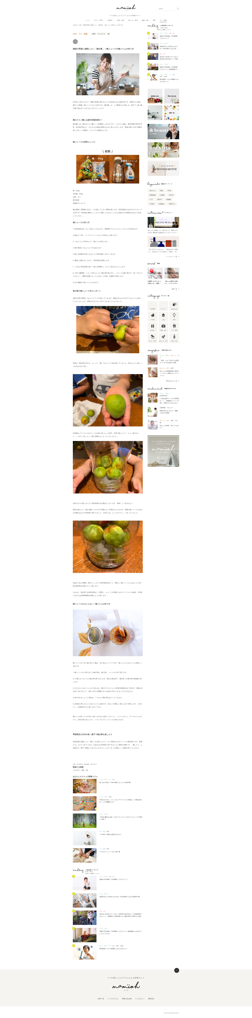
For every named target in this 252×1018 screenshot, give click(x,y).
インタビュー (140, 998)
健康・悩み (145, 20)
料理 (94, 34)
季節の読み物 (127, 998)
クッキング (101, 34)
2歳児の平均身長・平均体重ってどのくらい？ (113, 879)
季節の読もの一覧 (171, 381)
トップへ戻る (176, 970)
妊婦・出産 (120, 20)
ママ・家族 (163, 20)
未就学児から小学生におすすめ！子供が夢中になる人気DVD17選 (119, 897)
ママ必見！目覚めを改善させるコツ (110, 834)
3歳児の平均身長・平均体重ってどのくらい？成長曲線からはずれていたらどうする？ (169, 69)
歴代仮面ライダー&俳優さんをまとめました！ (113, 949)
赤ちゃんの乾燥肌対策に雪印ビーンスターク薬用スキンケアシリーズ (169, 373)
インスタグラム (113, 998)
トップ (87, 20)
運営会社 (151, 998)
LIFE (75, 34)
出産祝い (110, 20)
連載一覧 (174, 289)
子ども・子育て (98, 20)
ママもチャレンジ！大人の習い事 (109, 852)
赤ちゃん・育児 (133, 20)
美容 (154, 20)
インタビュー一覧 (171, 256)
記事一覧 (101, 998)
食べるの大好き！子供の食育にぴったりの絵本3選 (115, 782)
